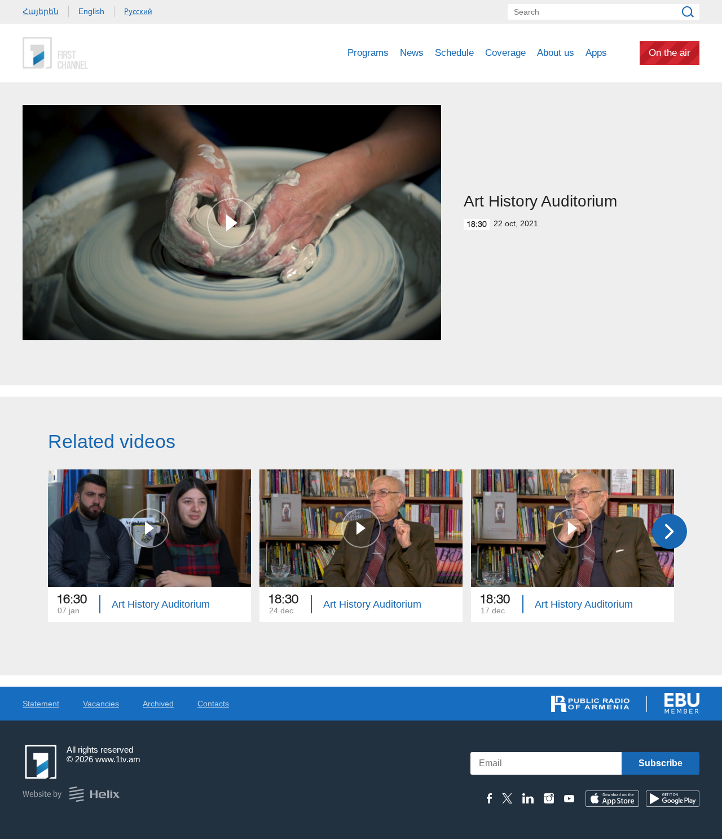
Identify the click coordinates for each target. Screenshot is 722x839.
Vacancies (101, 703)
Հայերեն (41, 11)
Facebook (489, 798)
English (91, 11)
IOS (612, 798)
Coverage (505, 52)
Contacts (213, 703)
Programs (368, 52)
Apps (596, 52)
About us (555, 52)
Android (672, 798)
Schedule (454, 52)
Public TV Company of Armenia (102, 53)
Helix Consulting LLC (71, 794)
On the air (669, 52)
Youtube (569, 798)
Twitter (507, 798)
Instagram (549, 798)
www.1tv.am (117, 759)
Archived (158, 703)
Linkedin (528, 798)
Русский (138, 11)
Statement (41, 703)
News (412, 52)
